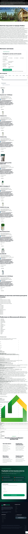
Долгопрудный (3, 329)
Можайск (2, 326)
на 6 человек (4, 59)
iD (24, 532)
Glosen (13, 75)
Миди (9, 64)
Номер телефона (5, 491)
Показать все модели (7, 69)
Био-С (20, 75)
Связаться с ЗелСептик (4, 20)
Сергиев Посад (3, 322)
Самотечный (4, 66)
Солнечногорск (3, 321)
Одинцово (2, 318)
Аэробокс (17, 75)
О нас (16, 510)
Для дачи (4, 61)
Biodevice (10, 75)
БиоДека (24, 75)
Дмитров (2, 330)
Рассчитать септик (14, 495)
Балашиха (2, 331)
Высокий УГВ (5, 64)
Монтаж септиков (4, 516)
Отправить (2, 431)
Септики (16, 507)
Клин (1, 333)
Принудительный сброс (11, 67)
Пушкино (2, 324)
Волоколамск (3, 320)
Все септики (2, 75)
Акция (16, 509)
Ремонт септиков (4, 518)
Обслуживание (3, 517)
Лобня (2, 327)
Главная (16, 506)
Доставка (16, 508)
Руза (1, 323)
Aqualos (6, 75)
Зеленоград (2, 319)
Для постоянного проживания (10, 62)
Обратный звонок (21, 517)
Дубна (2, 328)
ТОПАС (3, 519)
